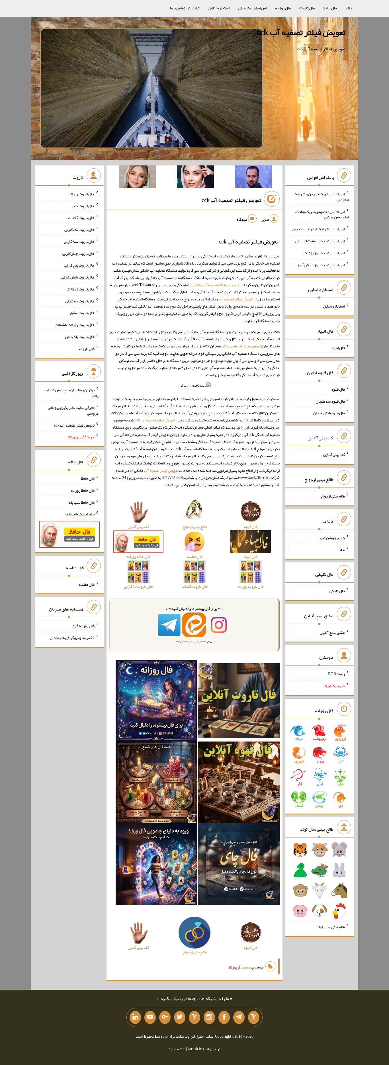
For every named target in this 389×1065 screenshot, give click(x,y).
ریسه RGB (336, 674)
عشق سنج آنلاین (332, 632)
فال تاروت (307, 8)
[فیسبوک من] (224, 1017)
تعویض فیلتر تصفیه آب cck (300, 32)
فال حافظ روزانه (83, 490)
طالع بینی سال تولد (330, 927)
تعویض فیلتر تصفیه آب (236, 299)
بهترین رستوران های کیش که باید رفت (71, 393)
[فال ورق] (156, 865)
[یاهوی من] (253, 1017)
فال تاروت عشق (82, 313)
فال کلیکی (337, 591)
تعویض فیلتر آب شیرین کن (241, 346)
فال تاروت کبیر (83, 206)
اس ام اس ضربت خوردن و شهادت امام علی (321, 197)
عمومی (246, 967)
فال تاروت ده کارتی (80, 301)
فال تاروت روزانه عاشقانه (75, 325)
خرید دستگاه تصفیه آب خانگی (216, 285)
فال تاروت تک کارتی (79, 230)
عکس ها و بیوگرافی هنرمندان (72, 638)
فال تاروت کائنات (81, 218)
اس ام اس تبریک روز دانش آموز (321, 265)
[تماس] (194, 1017)
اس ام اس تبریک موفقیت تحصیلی (320, 241)
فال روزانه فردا (83, 626)
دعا (342, 549)
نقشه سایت (176, 1049)
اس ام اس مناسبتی (252, 8)
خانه (348, 8)
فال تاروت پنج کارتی (79, 265)
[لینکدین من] (135, 1017)
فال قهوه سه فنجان (330, 401)
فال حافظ (330, 8)
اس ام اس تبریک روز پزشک (324, 253)
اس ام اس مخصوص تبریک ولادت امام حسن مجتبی (322, 214)
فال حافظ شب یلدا (81, 502)
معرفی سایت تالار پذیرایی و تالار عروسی (73, 410)
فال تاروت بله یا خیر (79, 337)
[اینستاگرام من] (209, 1017)
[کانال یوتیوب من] (150, 1017)
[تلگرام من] (239, 1017)
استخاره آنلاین (219, 8)
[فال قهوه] (239, 784)
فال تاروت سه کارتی (79, 241)
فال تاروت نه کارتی (80, 289)
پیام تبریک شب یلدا (80, 514)
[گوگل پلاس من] (165, 1017)
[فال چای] (239, 865)
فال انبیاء (338, 348)
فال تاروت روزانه (82, 194)
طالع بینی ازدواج (333, 496)
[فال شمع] (156, 784)
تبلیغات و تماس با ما (184, 8)
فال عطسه (87, 584)
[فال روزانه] (156, 702)
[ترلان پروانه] (195, 178)
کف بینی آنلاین (334, 454)
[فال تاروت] (239, 702)
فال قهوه (338, 389)
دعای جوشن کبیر (332, 537)
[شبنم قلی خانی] (137, 178)
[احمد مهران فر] (253, 178)
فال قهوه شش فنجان (329, 413)
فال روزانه (283, 8)
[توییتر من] (179, 1017)
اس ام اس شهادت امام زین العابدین (318, 229)
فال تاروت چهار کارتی (78, 253)
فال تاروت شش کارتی (78, 277)
